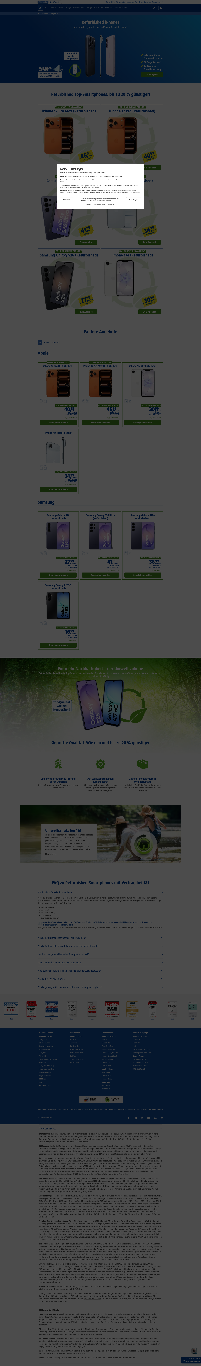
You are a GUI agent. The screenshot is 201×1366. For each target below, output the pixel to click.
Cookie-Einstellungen (71, 169)
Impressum (88, 204)
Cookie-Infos (110, 204)
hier (88, 201)
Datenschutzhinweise (99, 204)
